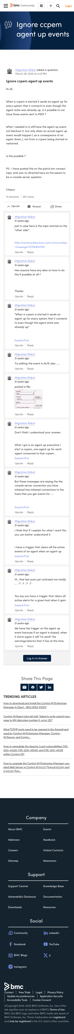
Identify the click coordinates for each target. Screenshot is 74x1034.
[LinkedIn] (50, 687)
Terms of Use (57, 1009)
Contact (8, 992)
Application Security (51, 996)
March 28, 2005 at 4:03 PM (31, 73)
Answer (36, 206)
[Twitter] (41, 687)
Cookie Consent (42, 1000)
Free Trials (24, 992)
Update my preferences (21, 996)
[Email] (24, 687)
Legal (39, 992)
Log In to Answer (37, 658)
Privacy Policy (55, 992)
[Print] (33, 687)
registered (59, 1017)
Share (58, 206)
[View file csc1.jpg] (28, 399)
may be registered (20, 1021)
